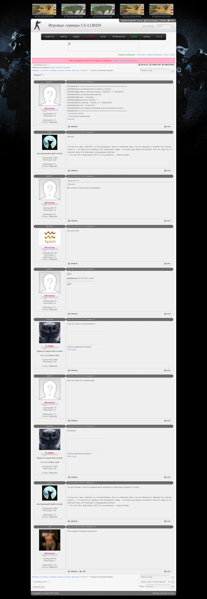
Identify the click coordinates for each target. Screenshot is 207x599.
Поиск (166, 55)
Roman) (66, 67)
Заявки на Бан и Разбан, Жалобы (64, 70)
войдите (134, 61)
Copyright (36, 593)
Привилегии (118, 37)
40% (55, 565)
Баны (103, 37)
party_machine (56, 67)
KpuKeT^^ (49, 82)
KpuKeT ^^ (85, 70)
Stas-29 (49, 132)
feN (50, 527)
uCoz (172, 593)
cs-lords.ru (44, 70)
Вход (164, 21)
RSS (172, 21)
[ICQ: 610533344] (83, 571)
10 (95, 527)
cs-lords (46, 593)
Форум (63, 37)
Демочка (71, 119)
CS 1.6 (159, 37)
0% (54, 120)
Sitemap (155, 593)
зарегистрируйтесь (121, 61)
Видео (76, 37)
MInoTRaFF (49, 226)
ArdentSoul (49, 319)
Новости (49, 37)
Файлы (147, 37)
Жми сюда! (72, 350)
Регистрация (152, 21)
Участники (141, 55)
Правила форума (154, 55)
